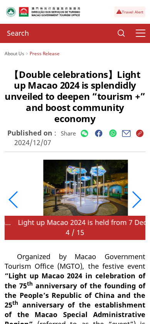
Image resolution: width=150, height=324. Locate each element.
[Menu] (140, 33)
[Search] (121, 33)
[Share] (84, 133)
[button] (13, 199)
